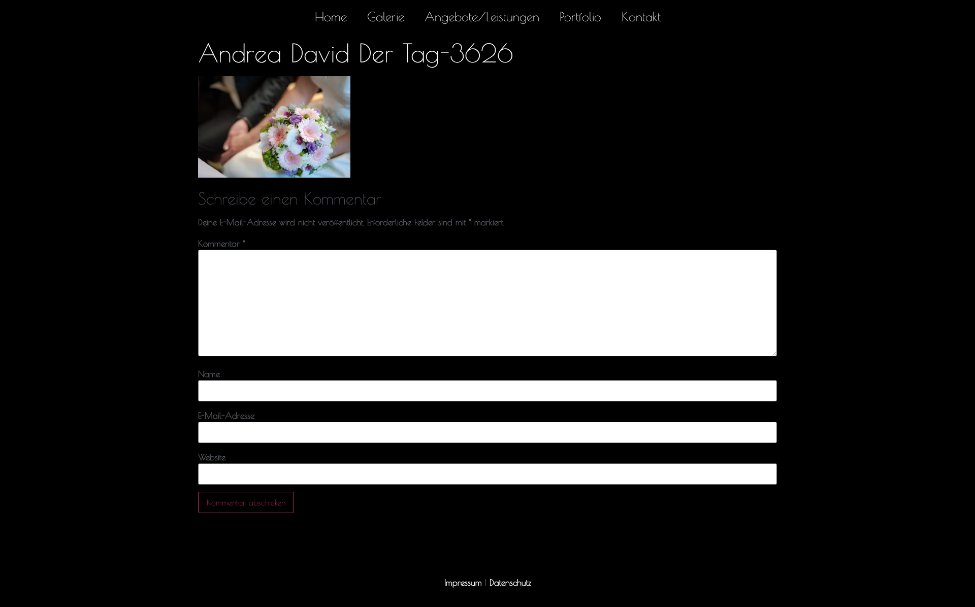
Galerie (385, 16)
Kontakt (641, 16)
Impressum (463, 583)
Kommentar (221, 244)
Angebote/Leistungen (482, 16)
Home (331, 16)
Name (209, 374)
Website (211, 457)
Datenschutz (510, 583)
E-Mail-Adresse (226, 416)
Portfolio (580, 16)
